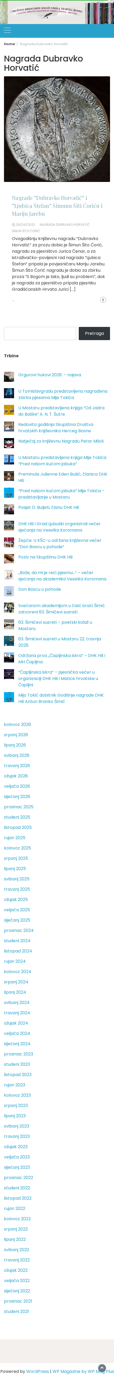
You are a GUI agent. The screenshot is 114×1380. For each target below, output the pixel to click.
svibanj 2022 (16, 1250)
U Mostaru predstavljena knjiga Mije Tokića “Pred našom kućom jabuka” (62, 460)
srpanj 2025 (16, 858)
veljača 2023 (17, 1157)
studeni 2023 (17, 1064)
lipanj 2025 (15, 869)
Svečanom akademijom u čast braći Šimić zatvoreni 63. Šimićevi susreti (61, 609)
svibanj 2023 (16, 1126)
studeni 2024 (17, 941)
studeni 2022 (17, 1188)
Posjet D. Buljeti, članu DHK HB (48, 507)
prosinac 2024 (19, 930)
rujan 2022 (14, 1208)
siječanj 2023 (17, 1167)
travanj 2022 (17, 1260)
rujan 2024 (15, 961)
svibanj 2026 (16, 755)
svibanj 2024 (17, 1002)
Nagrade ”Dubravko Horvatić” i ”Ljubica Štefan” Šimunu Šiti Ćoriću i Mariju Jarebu (57, 205)
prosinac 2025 (18, 807)
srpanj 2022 (16, 1229)
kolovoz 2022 (17, 1219)
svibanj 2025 (16, 879)
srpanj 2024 (16, 982)
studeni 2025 (17, 817)
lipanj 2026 (15, 745)
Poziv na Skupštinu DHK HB (45, 557)
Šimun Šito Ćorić (26, 231)
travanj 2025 (17, 889)
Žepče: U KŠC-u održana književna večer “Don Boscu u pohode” (60, 543)
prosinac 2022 (18, 1178)
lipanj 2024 (15, 992)
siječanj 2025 (17, 920)
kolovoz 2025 (17, 848)
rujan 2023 (14, 1085)
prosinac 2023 (18, 1054)
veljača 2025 (17, 910)
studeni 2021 (16, 1311)
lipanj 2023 (15, 1116)
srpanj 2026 (16, 735)
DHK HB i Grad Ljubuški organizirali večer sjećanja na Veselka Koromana (59, 527)
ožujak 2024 (16, 1023)
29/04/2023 (25, 224)
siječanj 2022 (17, 1291)
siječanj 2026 (17, 797)
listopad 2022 (18, 1198)
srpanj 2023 (16, 1105)
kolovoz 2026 (17, 724)
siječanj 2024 (17, 1044)
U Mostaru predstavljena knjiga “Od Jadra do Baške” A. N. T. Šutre (61, 411)
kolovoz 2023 (17, 1095)
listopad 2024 (18, 951)
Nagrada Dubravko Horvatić (65, 224)
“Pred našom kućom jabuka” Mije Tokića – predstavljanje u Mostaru (61, 494)
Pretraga (94, 333)
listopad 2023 (18, 1075)
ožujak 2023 (16, 1147)
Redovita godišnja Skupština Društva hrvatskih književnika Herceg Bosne (55, 427)
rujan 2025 (14, 838)
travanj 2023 (17, 1136)
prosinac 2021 (18, 1301)
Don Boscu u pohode (39, 589)
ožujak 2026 (16, 776)
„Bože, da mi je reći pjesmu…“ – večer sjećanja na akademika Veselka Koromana (62, 576)
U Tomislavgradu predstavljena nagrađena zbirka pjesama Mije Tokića (62, 394)
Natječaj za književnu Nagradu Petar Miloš (61, 441)
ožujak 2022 (16, 1270)
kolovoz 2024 (17, 972)
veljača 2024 (17, 1033)
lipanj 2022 (15, 1239)
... (13, 300)
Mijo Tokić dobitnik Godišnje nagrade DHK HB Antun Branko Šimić (61, 698)
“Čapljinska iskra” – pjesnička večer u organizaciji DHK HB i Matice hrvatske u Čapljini (58, 678)
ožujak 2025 (16, 899)
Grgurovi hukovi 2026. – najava (49, 375)
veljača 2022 (17, 1281)
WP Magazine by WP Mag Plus (83, 1371)
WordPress (37, 1371)
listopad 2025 (18, 827)
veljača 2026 (17, 786)
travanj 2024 (17, 1013)
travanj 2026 (17, 766)
